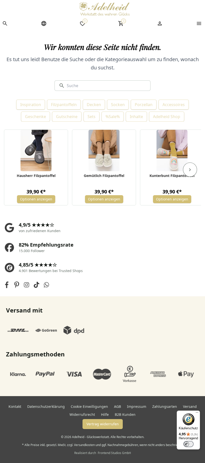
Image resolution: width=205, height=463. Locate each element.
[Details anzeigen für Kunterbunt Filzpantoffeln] (172, 150)
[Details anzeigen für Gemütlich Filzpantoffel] (104, 150)
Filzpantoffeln (64, 104)
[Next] (190, 169)
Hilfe (105, 414)
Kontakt (14, 406)
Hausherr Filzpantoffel (36, 175)
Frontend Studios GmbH (114, 453)
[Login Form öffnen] (160, 23)
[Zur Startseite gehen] (105, 8)
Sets (92, 116)
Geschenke (35, 116)
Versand (190, 406)
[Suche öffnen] (5, 23)
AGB (117, 406)
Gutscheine (67, 116)
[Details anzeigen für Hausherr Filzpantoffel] (36, 150)
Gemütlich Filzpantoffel (104, 175)
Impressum (136, 406)
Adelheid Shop (166, 116)
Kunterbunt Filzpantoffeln (172, 175)
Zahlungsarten (164, 406)
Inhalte (136, 116)
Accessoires (173, 104)
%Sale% (113, 116)
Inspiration (30, 104)
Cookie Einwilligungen (89, 406)
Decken (94, 104)
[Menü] (197, 414)
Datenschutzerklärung (46, 406)
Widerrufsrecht (82, 414)
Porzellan (143, 104)
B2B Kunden (125, 414)
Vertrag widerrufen (102, 424)
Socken (118, 104)
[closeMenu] (199, 23)
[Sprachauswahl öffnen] (44, 23)
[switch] (189, 444)
